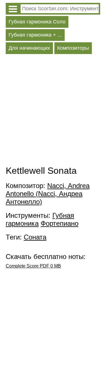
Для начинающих (29, 48)
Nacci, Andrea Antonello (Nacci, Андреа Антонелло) (48, 194)
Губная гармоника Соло (37, 22)
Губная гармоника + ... (35, 35)
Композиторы (73, 48)
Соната (35, 237)
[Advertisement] (51, 111)
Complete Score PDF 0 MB (33, 266)
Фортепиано (59, 223)
